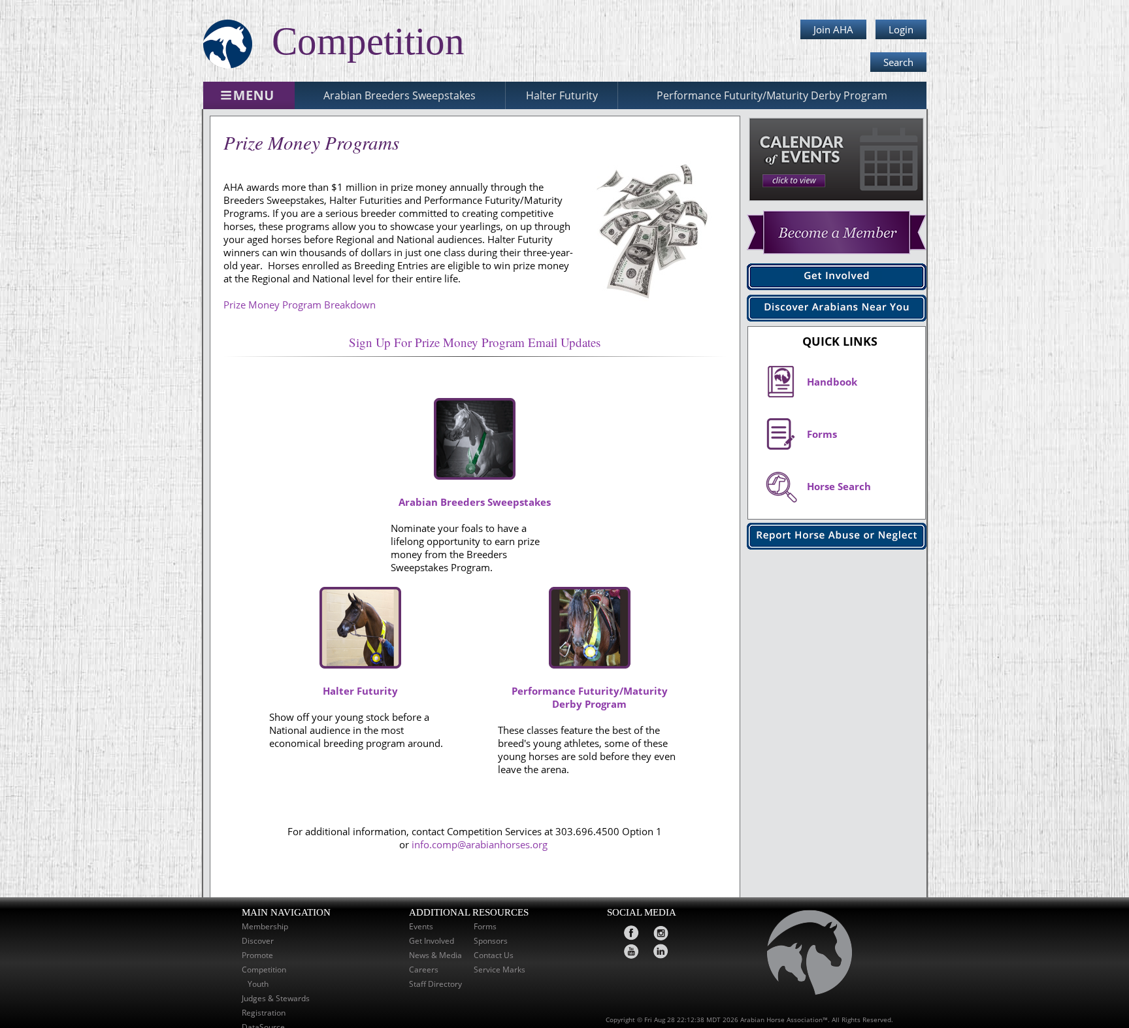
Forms (485, 926)
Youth (259, 983)
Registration (264, 1012)
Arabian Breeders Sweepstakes (399, 95)
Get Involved (431, 940)
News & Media (435, 955)
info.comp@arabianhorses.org (481, 844)
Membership (265, 926)
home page (804, 956)
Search (898, 62)
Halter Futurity (562, 95)
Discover (258, 940)
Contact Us (494, 955)
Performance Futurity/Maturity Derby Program (772, 95)
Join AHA (833, 29)
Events (421, 926)
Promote (257, 955)
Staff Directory (435, 983)
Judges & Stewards (276, 998)
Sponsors (491, 940)
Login (901, 29)
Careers (423, 969)
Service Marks (499, 969)
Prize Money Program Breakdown (299, 304)
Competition (264, 969)
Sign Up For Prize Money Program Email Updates (474, 342)
